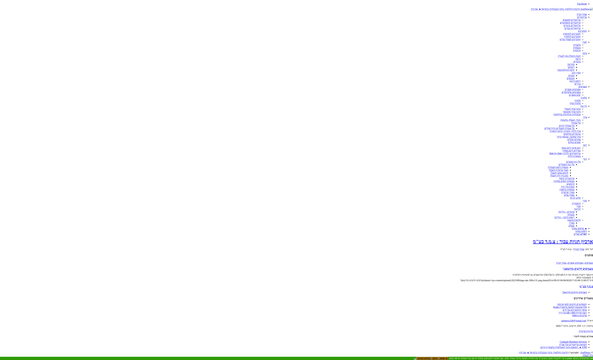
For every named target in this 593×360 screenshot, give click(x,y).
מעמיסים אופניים (575, 263)
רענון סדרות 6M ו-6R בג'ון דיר (573, 312)
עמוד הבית (561, 263)
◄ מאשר (443, 358)
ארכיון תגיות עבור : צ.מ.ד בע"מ (563, 241)
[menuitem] (293, 14)
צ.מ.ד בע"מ (586, 286)
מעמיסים (589, 263)
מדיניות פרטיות (586, 331)
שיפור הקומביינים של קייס (575, 310)
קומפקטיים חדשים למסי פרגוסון (572, 304)
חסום (435, 358)
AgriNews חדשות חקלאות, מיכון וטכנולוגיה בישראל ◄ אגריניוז (555, 352)
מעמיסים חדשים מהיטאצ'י (578, 268)
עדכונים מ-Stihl (579, 315)
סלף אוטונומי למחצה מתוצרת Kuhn (570, 307)
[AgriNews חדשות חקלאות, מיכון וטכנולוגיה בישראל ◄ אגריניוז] (562, 9)
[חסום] (415, 359)
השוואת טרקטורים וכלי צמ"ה (573, 344)
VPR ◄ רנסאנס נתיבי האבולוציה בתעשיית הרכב (563, 347)
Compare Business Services (573, 341)
